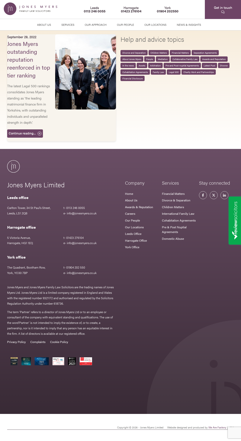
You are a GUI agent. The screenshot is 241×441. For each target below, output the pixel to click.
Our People (132, 220)
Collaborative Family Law (185, 59)
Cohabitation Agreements (135, 72)
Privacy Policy (16, 342)
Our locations (155, 25)
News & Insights (189, 25)
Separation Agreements (205, 52)
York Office (132, 247)
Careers (130, 213)
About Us (44, 25)
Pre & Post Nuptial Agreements (174, 229)
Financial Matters (180, 52)
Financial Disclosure (132, 78)
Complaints (38, 342)
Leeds (94, 9)
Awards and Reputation (214, 59)
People (149, 59)
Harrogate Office (136, 240)
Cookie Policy (59, 342)
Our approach (96, 25)
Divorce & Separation (176, 200)
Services (67, 25)
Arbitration (155, 65)
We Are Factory (217, 427)
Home (129, 193)
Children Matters (158, 52)
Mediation (163, 59)
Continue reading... (22, 133)
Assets (142, 65)
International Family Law (178, 213)
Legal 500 (174, 72)
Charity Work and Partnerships (198, 72)
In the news (128, 65)
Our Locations (134, 227)
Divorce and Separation (134, 52)
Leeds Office (133, 234)
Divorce (224, 65)
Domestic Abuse (173, 238)
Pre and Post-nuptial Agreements (182, 65)
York (167, 9)
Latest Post (209, 65)
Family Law (158, 72)
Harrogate (131, 9)
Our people (125, 25)
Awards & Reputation (139, 207)
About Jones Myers (131, 59)
